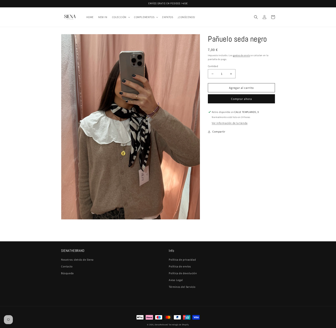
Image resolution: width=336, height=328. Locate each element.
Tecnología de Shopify (179, 324)
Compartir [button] (218, 131)
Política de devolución (183, 273)
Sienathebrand (161, 324)
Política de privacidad (182, 259)
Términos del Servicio (182, 287)
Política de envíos (180, 266)
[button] (121, 17)
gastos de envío (241, 55)
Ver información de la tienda (230, 123)
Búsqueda (67, 273)
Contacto (67, 266)
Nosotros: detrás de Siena (77, 259)
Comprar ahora (241, 99)
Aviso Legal (176, 280)
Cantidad (213, 66)
